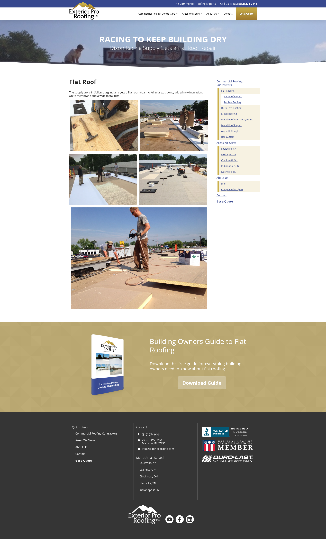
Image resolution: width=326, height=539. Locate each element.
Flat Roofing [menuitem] (227, 90)
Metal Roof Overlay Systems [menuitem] (237, 119)
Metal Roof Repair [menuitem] (231, 125)
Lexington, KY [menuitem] (228, 154)
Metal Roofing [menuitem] (229, 113)
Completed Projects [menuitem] (232, 189)
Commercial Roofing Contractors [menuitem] (156, 13)
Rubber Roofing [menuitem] (232, 102)
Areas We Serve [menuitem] (191, 13)
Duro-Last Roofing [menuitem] (231, 108)
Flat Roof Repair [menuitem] (233, 96)
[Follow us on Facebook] (180, 519)
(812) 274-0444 (247, 4)
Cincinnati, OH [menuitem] (229, 160)
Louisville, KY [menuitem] (228, 148)
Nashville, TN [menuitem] (228, 171)
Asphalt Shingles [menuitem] (230, 131)
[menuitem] (246, 13)
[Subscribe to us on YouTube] (169, 519)
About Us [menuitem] (211, 13)
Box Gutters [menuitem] (227, 136)
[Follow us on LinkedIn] (190, 519)
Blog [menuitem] (223, 183)
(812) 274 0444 (151, 434)
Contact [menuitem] (228, 13)
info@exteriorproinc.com (158, 449)
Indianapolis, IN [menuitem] (230, 166)
